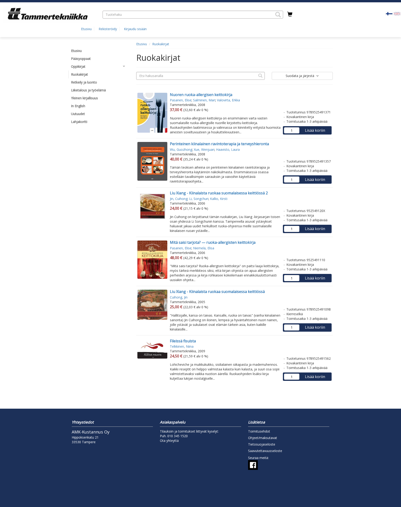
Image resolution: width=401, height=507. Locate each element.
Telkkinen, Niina (182, 346)
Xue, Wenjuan (204, 149)
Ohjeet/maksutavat (262, 438)
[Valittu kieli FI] (389, 13)
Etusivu (86, 29)
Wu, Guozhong (181, 149)
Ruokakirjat (160, 44)
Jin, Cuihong (179, 198)
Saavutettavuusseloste (265, 451)
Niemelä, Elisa (203, 248)
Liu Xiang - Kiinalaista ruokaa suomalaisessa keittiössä (217, 291)
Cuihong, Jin (179, 297)
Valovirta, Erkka (228, 100)
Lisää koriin (315, 130)
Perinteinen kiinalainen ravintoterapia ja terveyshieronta (219, 143)
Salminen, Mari (204, 100)
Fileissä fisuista (183, 340)
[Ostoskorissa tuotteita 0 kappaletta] (289, 14)
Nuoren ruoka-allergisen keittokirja (201, 94)
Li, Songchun (198, 198)
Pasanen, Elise (180, 100)
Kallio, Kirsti (218, 198)
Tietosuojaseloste (261, 444)
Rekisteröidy (108, 29)
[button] (278, 14)
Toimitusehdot (259, 431)
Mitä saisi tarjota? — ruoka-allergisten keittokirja (212, 242)
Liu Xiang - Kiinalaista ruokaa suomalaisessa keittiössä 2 (219, 193)
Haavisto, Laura (228, 149)
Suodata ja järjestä (300, 76)
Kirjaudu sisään (135, 29)
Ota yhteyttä (169, 440)
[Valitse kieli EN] (397, 13)
